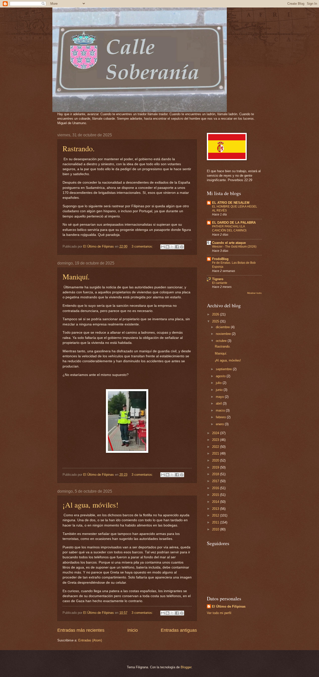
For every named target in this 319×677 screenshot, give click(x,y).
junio (220, 390)
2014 (216, 502)
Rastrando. (79, 148)
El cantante (219, 283)
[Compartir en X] (172, 246)
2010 (216, 529)
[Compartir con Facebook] (176, 246)
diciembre (223, 327)
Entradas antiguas (179, 630)
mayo (220, 397)
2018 (216, 474)
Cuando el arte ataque (229, 243)
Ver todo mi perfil (219, 613)
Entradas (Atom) (90, 640)
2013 (216, 509)
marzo (221, 410)
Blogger (186, 667)
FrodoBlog (220, 259)
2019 (216, 467)
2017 (216, 481)
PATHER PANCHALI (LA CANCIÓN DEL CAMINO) (229, 228)
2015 (216, 495)
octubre (222, 341)
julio (219, 383)
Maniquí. (76, 276)
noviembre (224, 334)
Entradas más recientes (80, 630)
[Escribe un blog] (167, 246)
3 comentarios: (143, 246)
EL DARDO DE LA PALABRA (234, 222)
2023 (216, 440)
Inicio (132, 630)
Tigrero (217, 279)
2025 (216, 321)
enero (220, 424)
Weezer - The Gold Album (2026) (234, 246)
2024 (216, 433)
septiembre (224, 369)
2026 (216, 314)
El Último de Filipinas (228, 606)
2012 (216, 515)
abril (219, 403)
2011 (216, 522)
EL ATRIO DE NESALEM (230, 203)
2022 (216, 447)
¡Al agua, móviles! (90, 505)
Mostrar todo (254, 293)
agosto (221, 376)
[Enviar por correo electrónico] (162, 246)
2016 (216, 488)
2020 (216, 460)
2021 (216, 453)
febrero (221, 417)
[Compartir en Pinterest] (181, 246)
